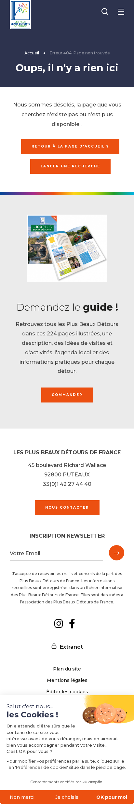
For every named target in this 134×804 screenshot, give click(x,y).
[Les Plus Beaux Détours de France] (20, 14)
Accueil (31, 52)
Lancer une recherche (70, 166)
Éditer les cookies (67, 692)
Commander (67, 395)
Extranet (71, 647)
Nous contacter (67, 507)
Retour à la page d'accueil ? (70, 146)
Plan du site (67, 669)
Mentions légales (67, 680)
